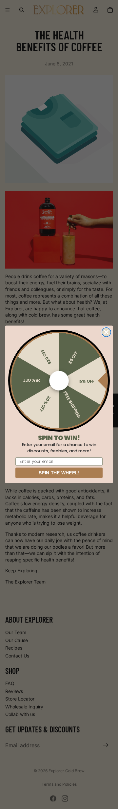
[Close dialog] (106, 332)
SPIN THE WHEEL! (59, 473)
